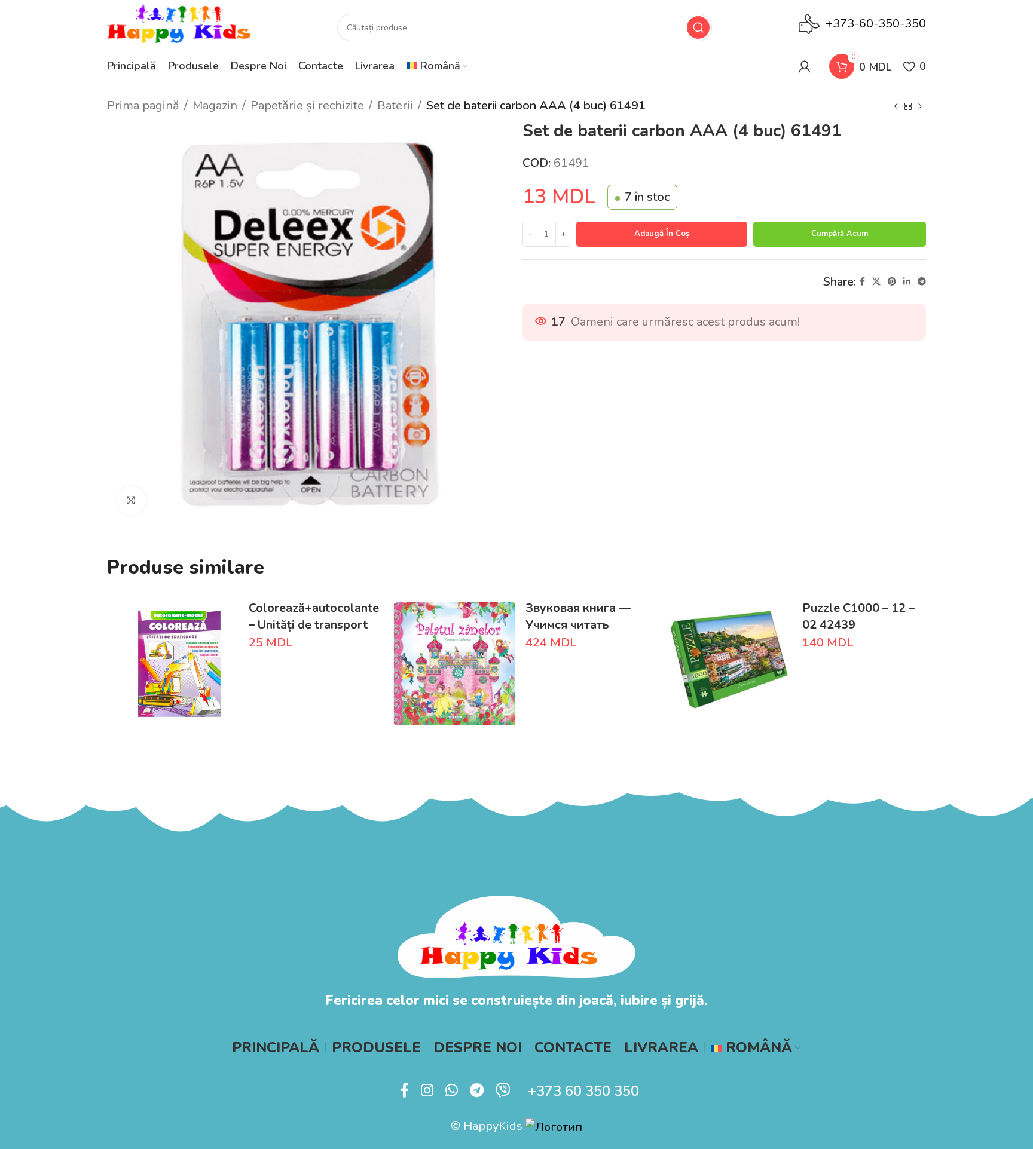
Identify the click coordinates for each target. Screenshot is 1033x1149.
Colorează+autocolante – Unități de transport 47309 (314, 624)
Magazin (214, 105)
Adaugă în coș (661, 233)
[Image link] (516, 936)
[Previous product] (896, 107)
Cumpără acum (839, 233)
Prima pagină (143, 105)
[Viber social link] (503, 1091)
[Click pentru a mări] (131, 501)
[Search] (698, 27)
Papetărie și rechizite (307, 105)
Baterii (395, 105)
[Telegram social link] (922, 282)
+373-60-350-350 (876, 24)
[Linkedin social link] (907, 282)
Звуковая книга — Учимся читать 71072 (578, 624)
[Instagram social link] (427, 1091)
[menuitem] (437, 66)
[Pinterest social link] (892, 282)
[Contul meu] (804, 66)
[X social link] (876, 282)
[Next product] (920, 107)
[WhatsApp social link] (451, 1091)
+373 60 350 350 (583, 1091)
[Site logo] (178, 23)
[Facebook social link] (862, 282)
